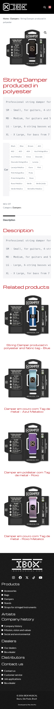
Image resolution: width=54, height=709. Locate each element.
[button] (45, 7)
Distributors (13, 657)
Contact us (12, 664)
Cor (6, 169)
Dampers (14, 18)
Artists (8, 614)
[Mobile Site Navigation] (50, 7)
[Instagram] (13, 578)
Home (6, 18)
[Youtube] (41, 578)
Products (11, 584)
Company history (18, 619)
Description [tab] (9, 219)
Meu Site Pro (32, 705)
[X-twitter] (27, 578)
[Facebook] (20, 578)
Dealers (9, 641)
